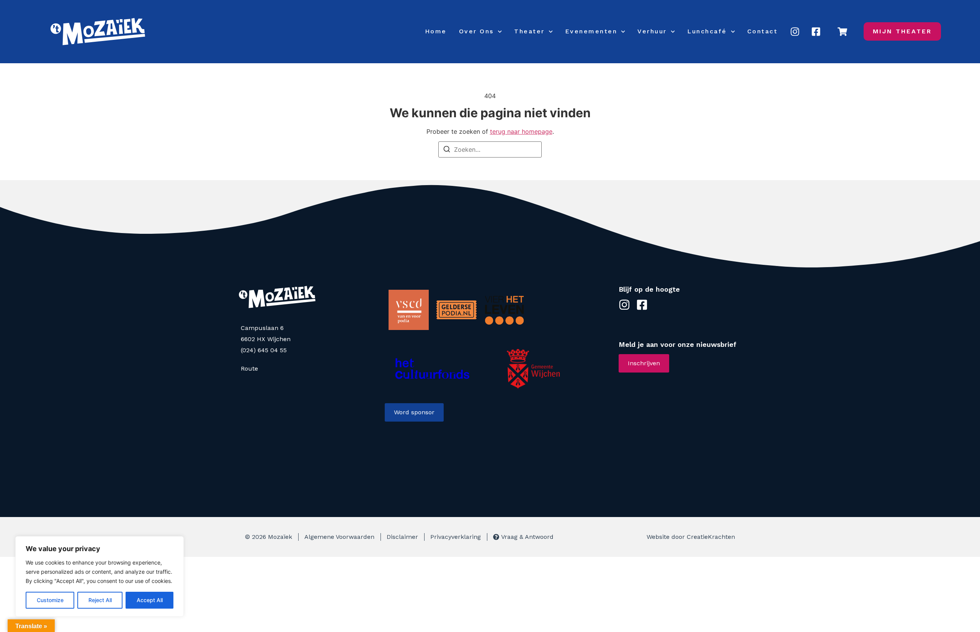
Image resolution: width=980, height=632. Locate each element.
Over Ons (476, 31)
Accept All (150, 600)
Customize (50, 600)
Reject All (100, 600)
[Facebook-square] (815, 31)
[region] (99, 576)
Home (436, 31)
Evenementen (591, 31)
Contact (762, 31)
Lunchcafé (707, 31)
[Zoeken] (447, 150)
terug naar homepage (521, 131)
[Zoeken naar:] (490, 149)
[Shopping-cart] (842, 31)
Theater (529, 31)
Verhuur (652, 31)
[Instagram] (794, 31)
